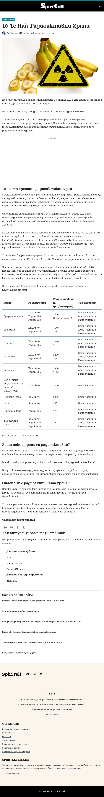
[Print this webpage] (5, 527)
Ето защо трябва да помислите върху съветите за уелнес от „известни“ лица (42, 622)
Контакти (6, 736)
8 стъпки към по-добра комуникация (20, 611)
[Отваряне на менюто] (5, 6)
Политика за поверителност (14, 744)
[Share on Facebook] (18, 527)
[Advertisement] (52, 163)
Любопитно (8, 19)
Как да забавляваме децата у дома (19, 653)
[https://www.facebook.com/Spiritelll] (27, 674)
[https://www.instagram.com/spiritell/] (34, 674)
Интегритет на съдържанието (15, 729)
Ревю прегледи (12, 773)
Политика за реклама (12, 748)
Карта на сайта (9, 733)
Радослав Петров (19, 33)
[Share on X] (24, 527)
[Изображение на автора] (4, 33)
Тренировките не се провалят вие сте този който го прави (32, 642)
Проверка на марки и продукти (16, 751)
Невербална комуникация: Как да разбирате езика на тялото (33, 601)
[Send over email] (11, 527)
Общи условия (8, 740)
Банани (8, 343)
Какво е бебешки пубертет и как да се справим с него (29, 632)
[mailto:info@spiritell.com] (40, 674)
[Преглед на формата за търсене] (100, 6)
